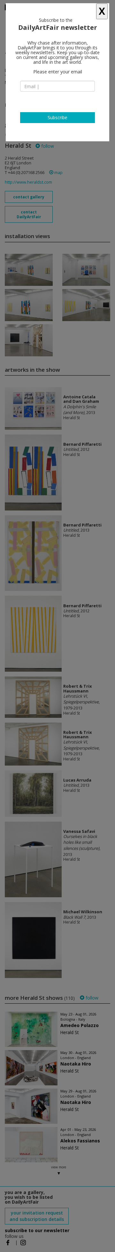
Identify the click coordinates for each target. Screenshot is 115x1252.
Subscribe (57, 117)
